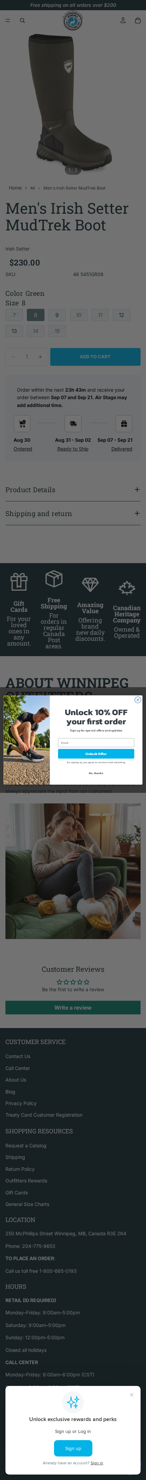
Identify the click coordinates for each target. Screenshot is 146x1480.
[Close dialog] (138, 700)
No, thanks (96, 773)
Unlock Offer (96, 753)
